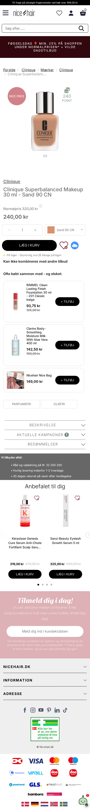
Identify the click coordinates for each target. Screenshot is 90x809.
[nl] (45, 804)
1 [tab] (38, 584)
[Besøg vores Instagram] (32, 711)
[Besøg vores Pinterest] (49, 711)
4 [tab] (52, 584)
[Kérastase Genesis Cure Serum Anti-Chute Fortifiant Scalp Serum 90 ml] (25, 510)
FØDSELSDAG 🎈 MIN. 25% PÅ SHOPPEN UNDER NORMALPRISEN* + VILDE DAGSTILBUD (45, 47)
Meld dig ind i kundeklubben (45, 631)
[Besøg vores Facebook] (24, 711)
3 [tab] (47, 584)
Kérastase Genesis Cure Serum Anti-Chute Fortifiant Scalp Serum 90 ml (25, 543)
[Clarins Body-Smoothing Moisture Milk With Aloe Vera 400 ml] (15, 345)
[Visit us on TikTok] (65, 711)
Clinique (28, 70)
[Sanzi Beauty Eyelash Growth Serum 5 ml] (65, 510)
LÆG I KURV (29, 245)
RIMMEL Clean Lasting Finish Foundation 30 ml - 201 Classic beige (38, 292)
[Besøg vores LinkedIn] (57, 711)
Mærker (47, 70)
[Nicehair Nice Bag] (15, 380)
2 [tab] (43, 584)
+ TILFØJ (67, 301)
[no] (55, 804)
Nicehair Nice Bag (39, 375)
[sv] (64, 804)
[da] (26, 804)
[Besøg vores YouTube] (41, 711)
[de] (36, 804)
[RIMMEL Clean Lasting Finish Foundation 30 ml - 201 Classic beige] (15, 301)
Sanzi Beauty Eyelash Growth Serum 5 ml (65, 541)
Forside (9, 70)
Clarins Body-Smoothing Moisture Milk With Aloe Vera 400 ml (37, 336)
